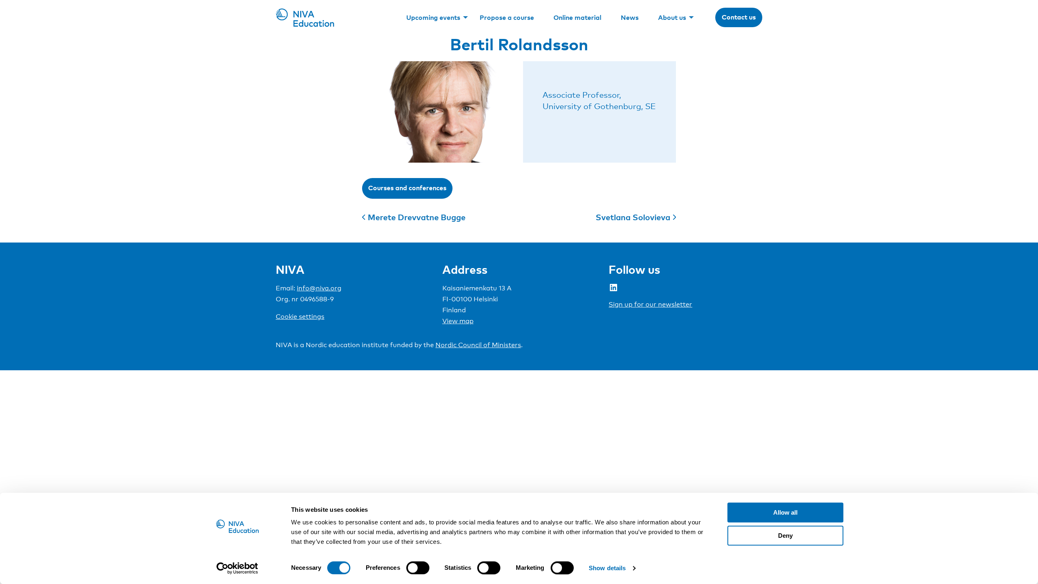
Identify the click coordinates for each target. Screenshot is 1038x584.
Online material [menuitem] (577, 17)
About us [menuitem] (672, 17)
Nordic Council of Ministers (478, 345)
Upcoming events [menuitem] (433, 17)
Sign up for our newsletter (650, 304)
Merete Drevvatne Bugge (416, 217)
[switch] (417, 567)
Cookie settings (300, 316)
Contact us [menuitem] (739, 17)
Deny (785, 535)
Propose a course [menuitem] (507, 17)
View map (458, 321)
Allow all (785, 512)
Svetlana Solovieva (633, 217)
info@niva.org (319, 288)
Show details (607, 568)
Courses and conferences (407, 188)
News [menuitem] (630, 17)
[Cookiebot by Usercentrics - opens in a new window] (237, 568)
